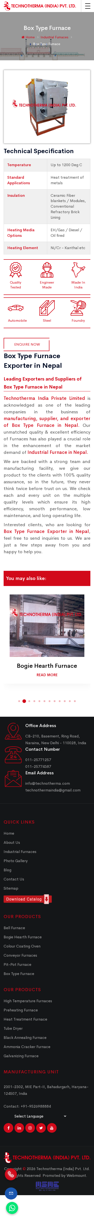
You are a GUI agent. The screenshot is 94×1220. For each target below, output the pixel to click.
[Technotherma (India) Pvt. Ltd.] (40, 6)
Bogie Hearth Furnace (47, 665)
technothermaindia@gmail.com (53, 790)
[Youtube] (52, 1128)
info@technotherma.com (47, 783)
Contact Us (14, 879)
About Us (12, 842)
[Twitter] (41, 1128)
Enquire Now (27, 344)
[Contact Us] (11, 1193)
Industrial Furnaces (54, 37)
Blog (7, 869)
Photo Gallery (16, 860)
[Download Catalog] (47, 899)
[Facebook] (8, 1128)
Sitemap (11, 888)
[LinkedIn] (19, 1128)
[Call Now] (11, 1177)
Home (30, 37)
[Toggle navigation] (87, 6)
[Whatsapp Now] (12, 1208)
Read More (47, 675)
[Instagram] (30, 1128)
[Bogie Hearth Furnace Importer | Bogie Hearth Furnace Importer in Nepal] (47, 625)
